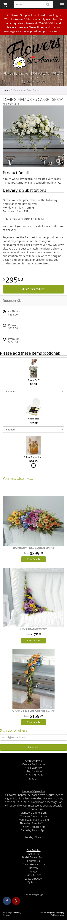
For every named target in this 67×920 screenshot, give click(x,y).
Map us (33, 778)
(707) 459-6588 (35, 82)
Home (5, 90)
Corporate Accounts (33, 864)
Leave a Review (33, 878)
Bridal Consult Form (33, 857)
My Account (33, 882)
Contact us (33, 861)
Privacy (33, 871)
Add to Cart (33, 289)
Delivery (33, 868)
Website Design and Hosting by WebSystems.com (52, 913)
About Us (33, 854)
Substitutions (33, 875)
